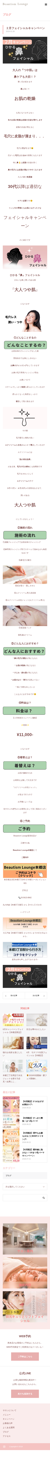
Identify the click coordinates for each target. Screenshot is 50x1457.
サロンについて (9, 1410)
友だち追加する (25, 1394)
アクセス (7, 1436)
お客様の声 (7, 1423)
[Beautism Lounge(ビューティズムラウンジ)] (15, 4)
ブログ (8, 1175)
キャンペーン (8, 1419)
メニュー (7, 1415)
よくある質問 (8, 1427)
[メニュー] (46, 4)
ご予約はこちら (25, 1356)
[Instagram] (4, 1446)
